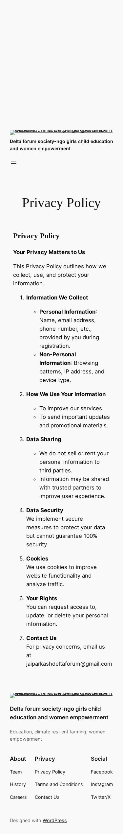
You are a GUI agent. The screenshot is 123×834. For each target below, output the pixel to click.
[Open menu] (14, 162)
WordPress (55, 820)
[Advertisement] (61, 61)
